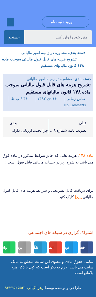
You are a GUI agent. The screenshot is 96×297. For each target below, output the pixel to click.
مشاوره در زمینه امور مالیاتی (44, 52)
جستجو (14, 37)
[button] (10, 22)
